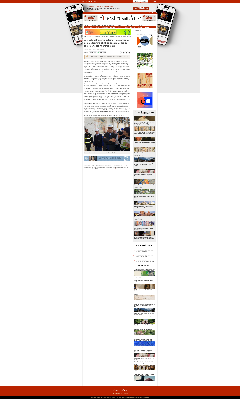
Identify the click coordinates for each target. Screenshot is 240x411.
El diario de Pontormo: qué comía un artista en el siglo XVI (144, 293)
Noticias (86, 25)
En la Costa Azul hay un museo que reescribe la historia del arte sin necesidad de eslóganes (144, 133)
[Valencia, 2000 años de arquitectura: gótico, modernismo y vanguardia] (144, 203)
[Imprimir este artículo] (123, 52)
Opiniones (120, 25)
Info (127, 12)
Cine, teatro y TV (148, 27)
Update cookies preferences (139, 397)
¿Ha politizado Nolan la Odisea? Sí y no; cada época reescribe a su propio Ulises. (144, 375)
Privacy (133, 397)
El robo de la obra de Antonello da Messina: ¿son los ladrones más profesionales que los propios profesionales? (143, 282)
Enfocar (119, 27)
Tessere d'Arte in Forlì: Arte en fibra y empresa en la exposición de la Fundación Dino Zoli (144, 227)
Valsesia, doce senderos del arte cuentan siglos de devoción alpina (144, 185)
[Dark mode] (129, 53)
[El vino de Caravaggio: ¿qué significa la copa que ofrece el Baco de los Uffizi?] (144, 118)
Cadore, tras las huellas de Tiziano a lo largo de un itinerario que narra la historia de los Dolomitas (144, 164)
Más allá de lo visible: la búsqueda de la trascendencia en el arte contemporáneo (143, 340)
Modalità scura (146, 397)
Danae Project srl (129, 397)
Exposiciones (105, 27)
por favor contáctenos (114, 169)
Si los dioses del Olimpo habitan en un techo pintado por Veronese (144, 153)
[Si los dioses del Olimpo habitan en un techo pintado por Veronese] (144, 149)
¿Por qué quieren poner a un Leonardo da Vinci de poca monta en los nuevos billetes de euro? (144, 270)
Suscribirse (144, 1)
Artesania (126, 27)
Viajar (127, 25)
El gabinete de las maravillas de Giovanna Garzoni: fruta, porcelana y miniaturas (143, 175)
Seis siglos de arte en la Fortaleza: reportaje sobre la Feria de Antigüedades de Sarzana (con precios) (144, 363)
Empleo (140, 25)
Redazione (87, 48)
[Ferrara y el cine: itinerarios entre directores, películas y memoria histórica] (144, 213)
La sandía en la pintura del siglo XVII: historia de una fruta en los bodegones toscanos (144, 143)
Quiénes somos (112, 12)
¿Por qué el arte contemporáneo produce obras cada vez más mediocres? (144, 317)
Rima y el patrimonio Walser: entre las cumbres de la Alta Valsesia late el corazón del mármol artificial (144, 196)
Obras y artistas (95, 25)
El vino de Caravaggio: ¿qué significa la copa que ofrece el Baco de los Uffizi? (144, 122)
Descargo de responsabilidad (98, 49)
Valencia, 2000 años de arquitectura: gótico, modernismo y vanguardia (143, 207)
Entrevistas (112, 27)
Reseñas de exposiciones (108, 25)
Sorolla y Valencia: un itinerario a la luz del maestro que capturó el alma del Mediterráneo (144, 238)
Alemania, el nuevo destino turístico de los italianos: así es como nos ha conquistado (143, 328)
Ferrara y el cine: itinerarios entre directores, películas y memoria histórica (143, 217)
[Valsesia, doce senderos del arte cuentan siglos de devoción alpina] (144, 181)
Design (133, 25)
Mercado (140, 27)
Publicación (132, 27)
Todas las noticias (89, 27)
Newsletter (121, 12)
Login (136, 1)
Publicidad (132, 12)
